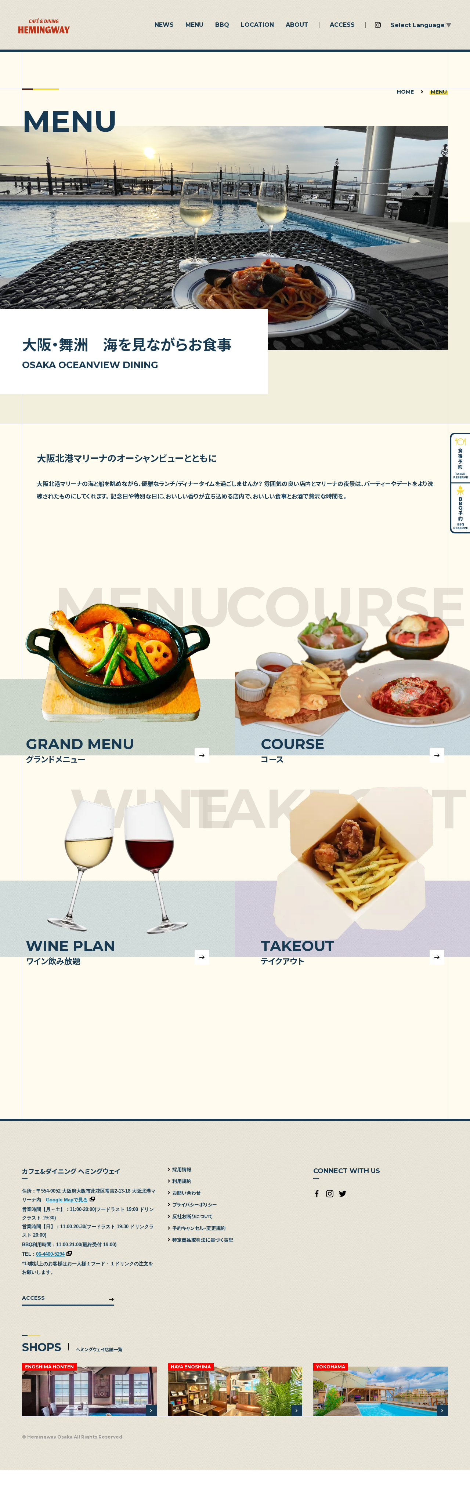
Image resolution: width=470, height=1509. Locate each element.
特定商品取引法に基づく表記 (202, 1239)
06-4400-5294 (50, 1254)
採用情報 (181, 1169)
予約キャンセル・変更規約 (198, 1228)
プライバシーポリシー (194, 1204)
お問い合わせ (186, 1192)
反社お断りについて (192, 1216)
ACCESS (33, 1298)
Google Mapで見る (67, 1200)
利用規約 (181, 1181)
